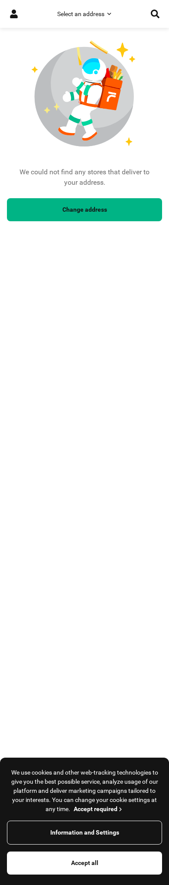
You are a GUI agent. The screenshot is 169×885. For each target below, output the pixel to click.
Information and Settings (84, 832)
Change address (84, 209)
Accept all (84, 862)
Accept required (95, 808)
